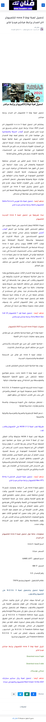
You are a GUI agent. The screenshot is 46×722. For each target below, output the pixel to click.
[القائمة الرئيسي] (43, 5)
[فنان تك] (23, 5)
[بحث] (2, 5)
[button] (33, 694)
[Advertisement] (23, 59)
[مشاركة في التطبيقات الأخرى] (14, 694)
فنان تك (15, 718)
